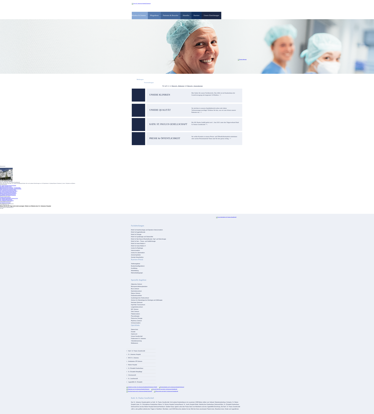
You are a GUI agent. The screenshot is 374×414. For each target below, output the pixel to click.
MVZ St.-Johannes (133, 358)
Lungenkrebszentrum (137, 307)
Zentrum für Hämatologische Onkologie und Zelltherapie (146, 300)
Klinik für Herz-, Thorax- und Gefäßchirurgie (143, 241)
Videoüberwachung (136, 341)
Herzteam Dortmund (136, 302)
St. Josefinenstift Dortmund (6, 199)
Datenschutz (134, 329)
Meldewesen (134, 343)
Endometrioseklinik (136, 295)
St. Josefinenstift (133, 378)
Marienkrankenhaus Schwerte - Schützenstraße (10, 188)
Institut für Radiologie (137, 248)
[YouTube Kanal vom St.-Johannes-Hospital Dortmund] (139, 391)
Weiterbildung (135, 270)
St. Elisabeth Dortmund (5, 202)
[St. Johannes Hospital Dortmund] (141, 3)
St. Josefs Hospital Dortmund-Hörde (8, 185)
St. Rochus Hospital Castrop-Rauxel (8, 191)
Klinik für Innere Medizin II (138, 246)
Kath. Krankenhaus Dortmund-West (8, 189)
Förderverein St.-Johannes (138, 338)
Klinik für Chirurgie (136, 234)
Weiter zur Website (38, 206)
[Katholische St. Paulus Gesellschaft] (226, 217)
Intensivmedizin (135, 250)
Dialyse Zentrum (135, 293)
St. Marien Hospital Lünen (6, 186)
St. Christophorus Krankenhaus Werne (8, 190)
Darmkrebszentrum (136, 291)
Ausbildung (134, 268)
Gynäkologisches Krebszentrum (140, 298)
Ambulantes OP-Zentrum (135, 361)
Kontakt (133, 331)
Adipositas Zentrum (136, 284)
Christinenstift (132, 375)
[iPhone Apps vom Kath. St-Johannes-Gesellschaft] (166, 391)
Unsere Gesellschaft (136, 336)
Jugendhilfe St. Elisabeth (135, 382)
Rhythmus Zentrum (136, 320)
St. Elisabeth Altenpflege (135, 371)
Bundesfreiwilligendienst (138, 266)
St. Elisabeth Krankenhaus (135, 368)
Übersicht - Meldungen (178, 86)
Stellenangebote (135, 263)
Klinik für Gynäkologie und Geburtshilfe (142, 236)
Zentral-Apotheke (136, 255)
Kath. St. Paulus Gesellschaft (136, 351)
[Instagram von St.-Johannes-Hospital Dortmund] (137, 389)
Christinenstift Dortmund (5, 197)
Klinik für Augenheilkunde (138, 232)
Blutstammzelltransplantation (139, 286)
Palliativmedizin (135, 314)
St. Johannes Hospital (134, 354)
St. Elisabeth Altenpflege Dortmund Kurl (9, 198)
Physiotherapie (135, 316)
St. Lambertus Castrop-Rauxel (7, 200)
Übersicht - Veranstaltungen (195, 86)
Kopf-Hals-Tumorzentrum (138, 304)
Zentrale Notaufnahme (137, 257)
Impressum (134, 334)
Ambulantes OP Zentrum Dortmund (8, 195)
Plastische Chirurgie (136, 318)
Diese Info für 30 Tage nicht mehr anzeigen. (12, 206)
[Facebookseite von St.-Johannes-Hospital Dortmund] (171, 386)
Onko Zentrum (135, 311)
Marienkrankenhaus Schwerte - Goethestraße (10, 187)
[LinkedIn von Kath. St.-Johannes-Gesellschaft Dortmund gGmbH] (141, 386)
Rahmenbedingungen (137, 273)
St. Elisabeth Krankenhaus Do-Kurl (8, 194)
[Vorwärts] (371, 46)
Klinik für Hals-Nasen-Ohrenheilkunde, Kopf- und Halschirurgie (148, 239)
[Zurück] (3, 46)
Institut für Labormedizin (138, 252)
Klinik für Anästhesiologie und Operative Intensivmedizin (147, 230)
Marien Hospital (132, 364)
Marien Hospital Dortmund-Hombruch (8, 193)
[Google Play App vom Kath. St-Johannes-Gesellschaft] (164, 389)
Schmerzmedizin (135, 323)
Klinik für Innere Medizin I (138, 243)
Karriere (196, 15)
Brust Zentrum (135, 288)
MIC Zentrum (134, 309)
